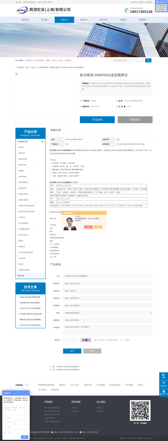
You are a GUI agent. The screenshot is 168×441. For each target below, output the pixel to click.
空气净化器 (42, 390)
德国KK (21, 147)
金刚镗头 (62, 385)
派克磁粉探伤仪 (24, 229)
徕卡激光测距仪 (115, 385)
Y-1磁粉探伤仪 (49, 418)
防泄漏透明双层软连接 (46, 385)
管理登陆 (140, 438)
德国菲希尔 (23, 165)
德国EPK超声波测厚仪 (27, 206)
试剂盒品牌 (55, 390)
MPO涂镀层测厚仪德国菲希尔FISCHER (53, 408)
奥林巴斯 (22, 258)
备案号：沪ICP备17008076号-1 (74, 438)
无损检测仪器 (43, 67)
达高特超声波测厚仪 (26, 252)
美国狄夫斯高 (55, 67)
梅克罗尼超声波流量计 (27, 211)
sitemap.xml (148, 438)
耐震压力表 (88, 385)
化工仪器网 (132, 438)
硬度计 (21, 241)
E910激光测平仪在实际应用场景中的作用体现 (31, 314)
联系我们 (149, 2)
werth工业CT (74, 385)
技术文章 (103, 20)
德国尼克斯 (23, 159)
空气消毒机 (129, 385)
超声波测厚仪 (23, 182)
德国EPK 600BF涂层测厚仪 (53, 415)
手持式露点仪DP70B (52, 411)
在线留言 (141, 2)
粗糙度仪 (22, 246)
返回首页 (134, 2)
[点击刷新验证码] (85, 340)
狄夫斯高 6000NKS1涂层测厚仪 (68, 369)
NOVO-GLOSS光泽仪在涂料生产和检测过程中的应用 (31, 325)
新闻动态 (24, 411)
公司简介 (24, 408)
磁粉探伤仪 (23, 188)
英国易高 (22, 153)
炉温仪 (21, 264)
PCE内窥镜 (101, 385)
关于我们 (44, 20)
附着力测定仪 (23, 200)
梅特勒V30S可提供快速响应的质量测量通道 (31, 303)
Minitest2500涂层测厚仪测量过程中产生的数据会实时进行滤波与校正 (31, 297)
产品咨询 (97, 119)
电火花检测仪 (23, 223)
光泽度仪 (22, 217)
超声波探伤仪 (23, 235)
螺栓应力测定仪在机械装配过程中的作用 (31, 319)
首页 (26, 67)
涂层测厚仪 (23, 176)
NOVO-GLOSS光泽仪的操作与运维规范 (31, 308)
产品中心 (64, 20)
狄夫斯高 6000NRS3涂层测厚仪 (68, 367)
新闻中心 (84, 20)
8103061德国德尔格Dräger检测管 (53, 421)
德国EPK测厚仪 (24, 270)
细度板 (21, 171)
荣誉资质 (74, 411)
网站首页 (25, 20)
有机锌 (140, 385)
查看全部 (20, 276)
